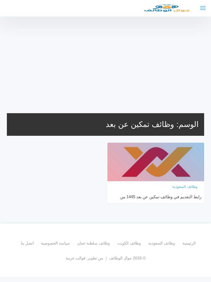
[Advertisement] (105, 60)
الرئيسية (189, 243)
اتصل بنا (27, 243)
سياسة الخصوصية (55, 243)
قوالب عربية (75, 258)
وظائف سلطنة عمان (93, 243)
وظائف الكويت (129, 243)
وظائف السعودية (161, 243)
